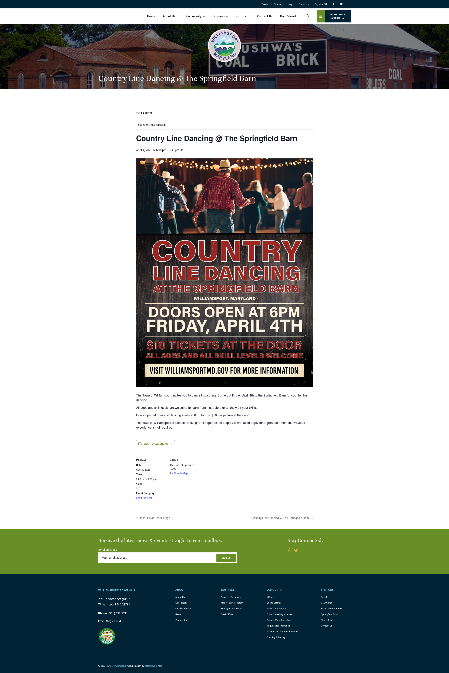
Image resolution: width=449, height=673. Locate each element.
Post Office (227, 614)
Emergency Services (232, 608)
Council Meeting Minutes (279, 614)
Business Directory (231, 597)
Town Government (276, 608)
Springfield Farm (329, 614)
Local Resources (184, 608)
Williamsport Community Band (282, 631)
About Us (180, 597)
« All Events (144, 113)
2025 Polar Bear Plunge (154, 518)
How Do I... (337, 16)
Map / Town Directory (232, 603)
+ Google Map (180, 473)
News (178, 614)
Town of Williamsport (115, 666)
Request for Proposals (278, 626)
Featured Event (144, 497)
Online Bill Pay (274, 603)
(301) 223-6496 (111, 621)
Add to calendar (156, 443)
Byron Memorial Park (331, 608)
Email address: (108, 550)
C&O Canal (326, 603)
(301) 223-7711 (113, 613)
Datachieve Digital (153, 666)
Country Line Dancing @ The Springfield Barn (281, 518)
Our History (181, 603)
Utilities (270, 597)
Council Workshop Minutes (280, 620)
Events (324, 597)
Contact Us (181, 620)
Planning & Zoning (276, 637)
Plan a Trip (326, 620)
